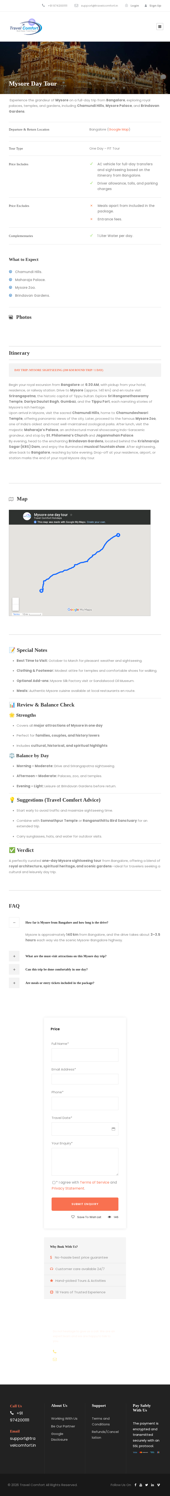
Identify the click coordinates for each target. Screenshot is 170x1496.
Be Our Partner (63, 1426)
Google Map (119, 129)
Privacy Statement (68, 1188)
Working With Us (64, 1418)
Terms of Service (94, 1182)
